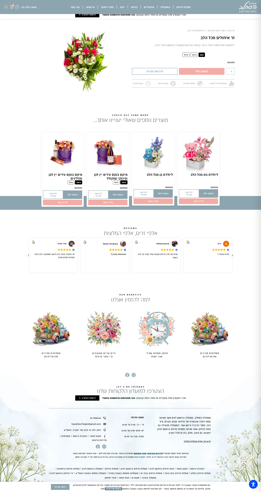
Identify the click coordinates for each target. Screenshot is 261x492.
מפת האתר (124, 477)
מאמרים (135, 477)
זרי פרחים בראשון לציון (61, 473)
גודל (227, 54)
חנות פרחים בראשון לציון (162, 468)
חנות (223, 30)
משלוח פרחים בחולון (201, 473)
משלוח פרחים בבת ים (151, 473)
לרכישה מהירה (154, 71)
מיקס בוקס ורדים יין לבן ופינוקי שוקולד (110, 176)
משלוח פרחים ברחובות (68, 468)
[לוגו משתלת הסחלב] (247, 7)
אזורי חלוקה (110, 477)
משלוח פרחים (111, 468)
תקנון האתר (182, 468)
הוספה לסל (201, 71)
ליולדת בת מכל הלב (204, 175)
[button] (183, 7)
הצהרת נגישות (197, 468)
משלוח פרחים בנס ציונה (176, 473)
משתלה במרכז (149, 477)
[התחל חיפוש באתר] (6, 7)
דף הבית (231, 30)
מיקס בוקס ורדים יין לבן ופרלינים (65, 176)
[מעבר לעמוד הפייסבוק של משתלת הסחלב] (127, 375)
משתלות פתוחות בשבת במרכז (123, 473)
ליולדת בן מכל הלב (160, 175)
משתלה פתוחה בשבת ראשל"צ (91, 473)
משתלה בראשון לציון (92, 468)
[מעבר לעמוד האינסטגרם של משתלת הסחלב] (133, 375)
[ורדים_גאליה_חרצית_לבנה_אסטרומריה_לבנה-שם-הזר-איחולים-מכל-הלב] (85, 63)
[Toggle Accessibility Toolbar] (253, 484)
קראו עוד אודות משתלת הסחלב (197, 441)
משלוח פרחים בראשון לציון (134, 468)
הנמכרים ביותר (213, 30)
